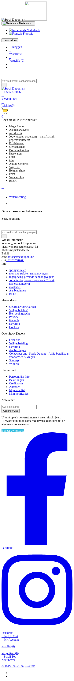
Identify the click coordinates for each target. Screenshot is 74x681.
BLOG (13, 293)
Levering (14, 323)
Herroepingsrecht (19, 313)
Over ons (14, 340)
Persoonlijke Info (19, 376)
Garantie (14, 320)
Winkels (14, 363)
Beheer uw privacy (13, 430)
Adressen (14, 386)
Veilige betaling (18, 310)
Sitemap (14, 360)
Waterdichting (17, 197)
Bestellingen (16, 380)
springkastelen (17, 270)
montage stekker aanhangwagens (29, 273)
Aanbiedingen (17, 290)
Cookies (14, 327)
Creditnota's (16, 383)
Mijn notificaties (18, 393)
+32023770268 (15, 260)
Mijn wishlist (17, 390)
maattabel (14, 287)
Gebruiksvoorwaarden (22, 306)
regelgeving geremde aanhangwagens (31, 276)
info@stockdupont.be (21, 256)
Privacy (13, 316)
